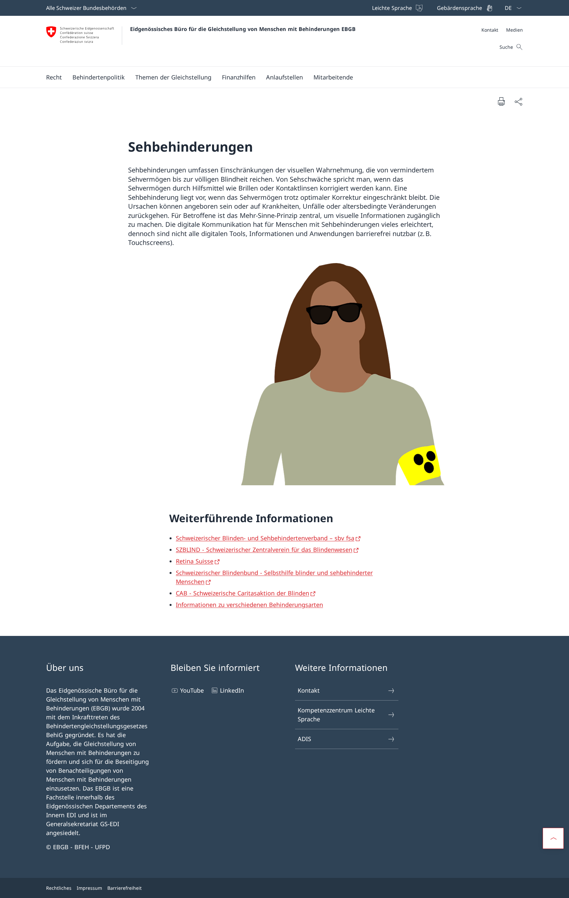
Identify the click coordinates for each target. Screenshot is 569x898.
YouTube (192, 690)
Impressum (89, 888)
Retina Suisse (194, 561)
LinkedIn (232, 690)
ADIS (304, 739)
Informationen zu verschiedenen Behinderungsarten (249, 605)
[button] (54, 77)
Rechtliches (58, 888)
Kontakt (309, 690)
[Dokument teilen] (518, 101)
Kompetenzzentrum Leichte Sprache (336, 714)
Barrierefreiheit (124, 888)
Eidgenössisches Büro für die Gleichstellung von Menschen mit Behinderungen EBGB (243, 29)
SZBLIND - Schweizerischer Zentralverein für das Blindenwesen (264, 550)
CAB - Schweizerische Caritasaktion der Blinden (242, 593)
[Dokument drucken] (501, 101)
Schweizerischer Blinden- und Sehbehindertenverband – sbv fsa (265, 538)
